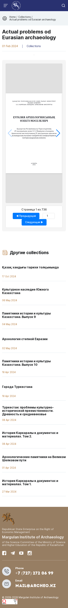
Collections (24, 17)
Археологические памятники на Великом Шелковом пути (34, 458)
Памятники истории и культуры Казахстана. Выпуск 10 (26, 362)
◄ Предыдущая (26, 215)
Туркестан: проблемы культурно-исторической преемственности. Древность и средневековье (28, 411)
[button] (58, 133)
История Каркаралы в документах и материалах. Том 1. (30, 482)
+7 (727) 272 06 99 (34, 573)
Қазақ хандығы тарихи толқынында (30, 267)
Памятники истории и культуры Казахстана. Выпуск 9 (26, 315)
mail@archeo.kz (35, 586)
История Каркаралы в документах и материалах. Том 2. (30, 434)
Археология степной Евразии (25, 339)
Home (12, 17)
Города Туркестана (17, 387)
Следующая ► (34, 222)
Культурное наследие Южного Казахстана (25, 291)
